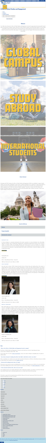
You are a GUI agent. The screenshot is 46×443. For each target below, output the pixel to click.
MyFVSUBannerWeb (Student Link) (9, 415)
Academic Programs (6, 14)
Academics (4, 13)
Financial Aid (2, 395)
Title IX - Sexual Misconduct (8, 425)
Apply (4, 435)
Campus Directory (6, 418)
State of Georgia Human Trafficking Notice (10, 424)
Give (3, 436)
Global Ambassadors (36, 365)
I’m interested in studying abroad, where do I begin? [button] (10, 362)
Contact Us (5, 432)
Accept (2, 442)
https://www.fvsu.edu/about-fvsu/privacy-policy (27, 438)
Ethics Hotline (5, 422)
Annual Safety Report (6, 414)
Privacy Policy (5, 427)
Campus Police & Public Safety (8, 420)
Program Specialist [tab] (5, 231)
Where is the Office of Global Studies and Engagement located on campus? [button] (15, 348)
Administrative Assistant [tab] (6, 235)
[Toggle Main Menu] (5, 7)
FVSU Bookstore (2, 406)
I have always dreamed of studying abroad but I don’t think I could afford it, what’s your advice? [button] (18, 357)
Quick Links (42, 0)
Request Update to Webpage (4, 410)
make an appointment (16, 353)
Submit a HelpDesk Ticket (4, 408)
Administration (2, 391)
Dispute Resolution (6, 428)
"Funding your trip (19, 360)
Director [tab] (3, 227)
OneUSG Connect (6, 423)
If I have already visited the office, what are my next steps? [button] (12, 367)
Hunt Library (2, 404)
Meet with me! (4, 250)
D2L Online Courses (3, 393)
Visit (3, 433)
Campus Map (5, 419)
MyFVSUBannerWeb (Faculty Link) (9, 416)
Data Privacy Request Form (14, 440)
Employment (2, 402)
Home (4, 11)
